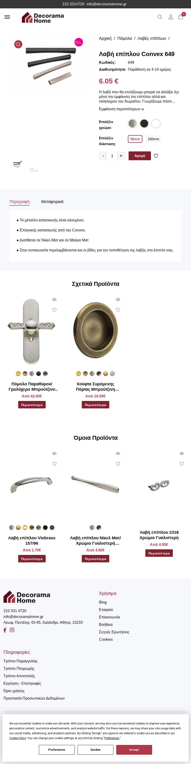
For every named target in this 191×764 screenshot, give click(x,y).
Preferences (56, 749)
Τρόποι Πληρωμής (18, 669)
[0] (180, 17)
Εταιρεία (106, 610)
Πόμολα (124, 38)
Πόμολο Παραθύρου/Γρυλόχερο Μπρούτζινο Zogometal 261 (32, 387)
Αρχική (105, 38)
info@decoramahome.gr (106, 4)
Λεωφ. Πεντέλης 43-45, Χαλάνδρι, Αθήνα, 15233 (43, 622)
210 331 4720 (14, 611)
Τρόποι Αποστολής (19, 676)
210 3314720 (73, 4)
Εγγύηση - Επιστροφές (22, 683)
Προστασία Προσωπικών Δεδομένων (34, 698)
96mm (135, 139)
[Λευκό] (155, 123)
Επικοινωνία (109, 617)
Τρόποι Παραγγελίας (20, 661)
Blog (103, 602)
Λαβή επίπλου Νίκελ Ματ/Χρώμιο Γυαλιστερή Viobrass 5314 (95, 541)
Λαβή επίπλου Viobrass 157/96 (31, 541)
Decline (95, 749)
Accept (134, 749)
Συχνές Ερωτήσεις (114, 632)
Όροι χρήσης (14, 691)
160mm (153, 139)
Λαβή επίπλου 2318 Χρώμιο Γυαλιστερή (159, 535)
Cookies (106, 639)
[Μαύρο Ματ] (144, 123)
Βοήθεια (106, 625)
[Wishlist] (156, 155)
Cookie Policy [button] (17, 738)
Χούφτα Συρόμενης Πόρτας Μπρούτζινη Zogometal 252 (95, 387)
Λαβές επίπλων (152, 38)
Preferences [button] (112, 738)
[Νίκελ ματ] (132, 123)
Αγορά (139, 156)
